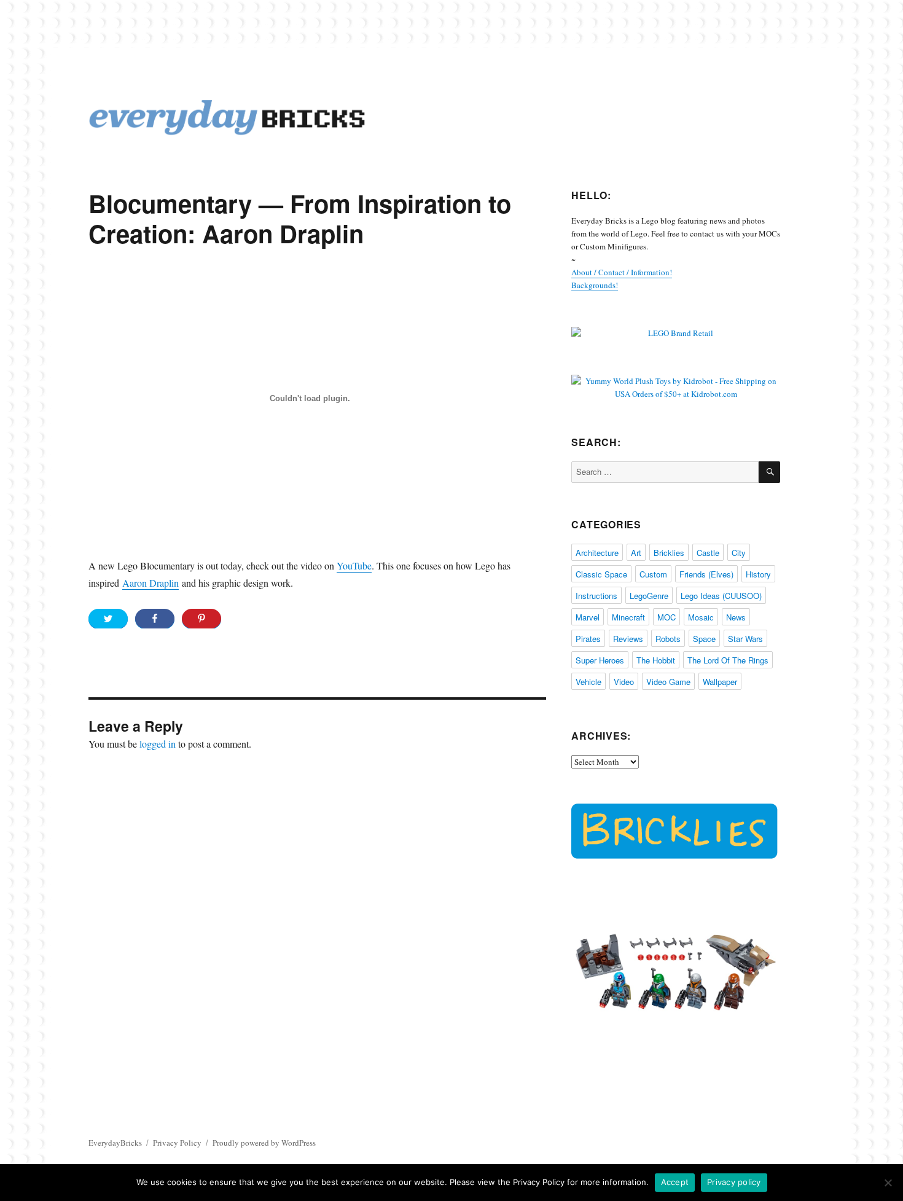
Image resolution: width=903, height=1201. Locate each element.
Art (636, 552)
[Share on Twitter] (108, 618)
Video (624, 681)
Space (704, 638)
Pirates (588, 638)
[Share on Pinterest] (201, 618)
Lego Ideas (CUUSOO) (721, 595)
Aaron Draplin (150, 582)
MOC (666, 617)
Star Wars (745, 638)
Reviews (628, 638)
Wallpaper (720, 681)
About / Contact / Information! (621, 272)
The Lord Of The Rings (727, 660)
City (739, 552)
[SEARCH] (769, 472)
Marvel (588, 617)
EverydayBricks (115, 1142)
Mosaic (701, 617)
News (736, 617)
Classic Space (601, 574)
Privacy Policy (177, 1142)
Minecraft (628, 617)
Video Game (668, 681)
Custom (653, 574)
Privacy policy (734, 1182)
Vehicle (588, 681)
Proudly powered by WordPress (264, 1142)
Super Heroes (600, 660)
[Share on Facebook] (154, 618)
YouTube (354, 565)
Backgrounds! (594, 285)
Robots (668, 638)
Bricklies (669, 552)
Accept (675, 1182)
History (758, 574)
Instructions (596, 595)
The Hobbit (655, 660)
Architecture (597, 552)
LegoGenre (649, 595)
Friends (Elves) (706, 574)
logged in (157, 743)
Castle (708, 552)
